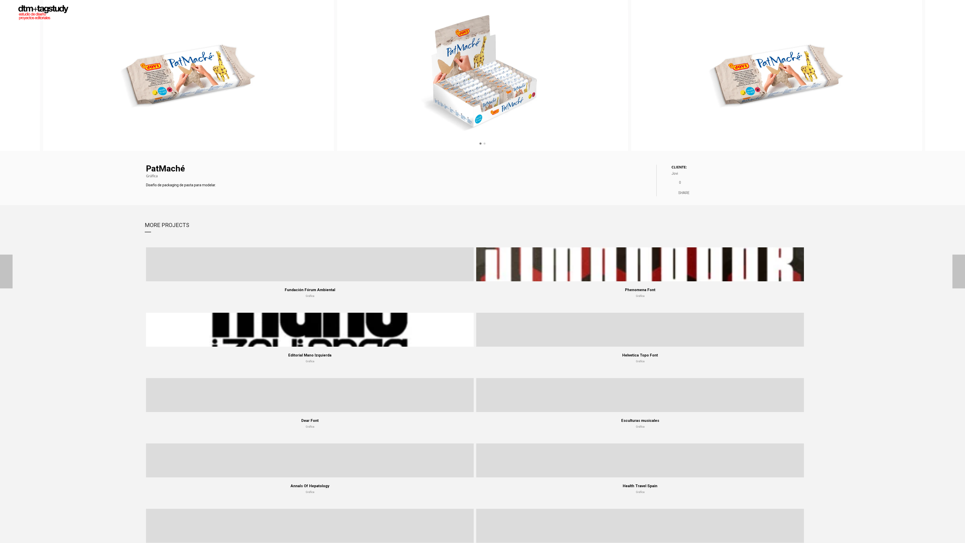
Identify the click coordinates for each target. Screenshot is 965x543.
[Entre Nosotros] (958, 272)
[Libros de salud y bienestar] (6, 272)
